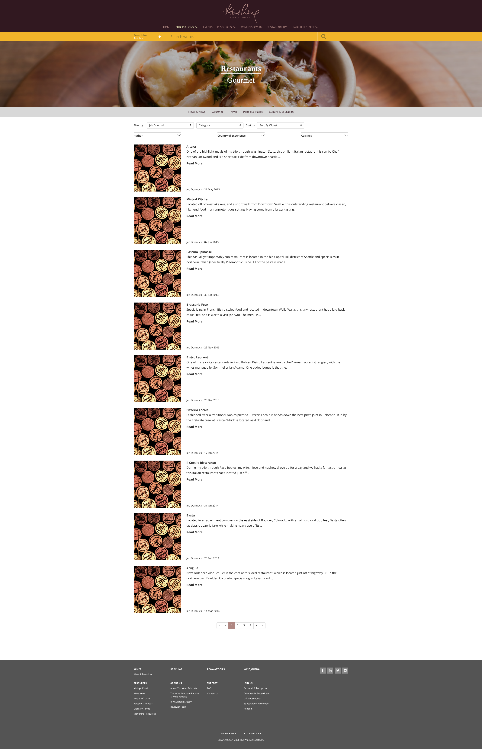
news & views (196, 112)
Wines (137, 669)
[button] (170, 125)
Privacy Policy (230, 733)
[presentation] (157, 135)
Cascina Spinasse (199, 252)
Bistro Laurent (197, 357)
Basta (190, 515)
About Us (176, 683)
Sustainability (277, 27)
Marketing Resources (145, 713)
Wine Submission (143, 674)
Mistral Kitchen (197, 199)
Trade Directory (303, 27)
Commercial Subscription (257, 693)
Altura (191, 146)
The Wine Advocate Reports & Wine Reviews (184, 695)
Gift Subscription (252, 698)
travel (233, 112)
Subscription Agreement (256, 703)
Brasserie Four (197, 305)
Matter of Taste (142, 698)
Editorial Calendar (143, 703)
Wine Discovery (251, 27)
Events (208, 27)
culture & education (281, 112)
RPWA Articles (216, 669)
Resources (225, 27)
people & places (253, 112)
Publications (184, 27)
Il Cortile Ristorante (201, 463)
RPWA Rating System (181, 701)
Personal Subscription (255, 688)
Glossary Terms (142, 708)
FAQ (209, 688)
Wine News (139, 693)
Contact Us (213, 693)
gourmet (217, 112)
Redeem (248, 708)
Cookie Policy (252, 733)
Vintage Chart (141, 688)
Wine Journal (252, 669)
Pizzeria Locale (197, 410)
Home (167, 27)
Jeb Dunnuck (194, 189)
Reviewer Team (178, 706)
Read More (194, 163)
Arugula (192, 568)
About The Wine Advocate (184, 688)
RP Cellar (176, 669)
